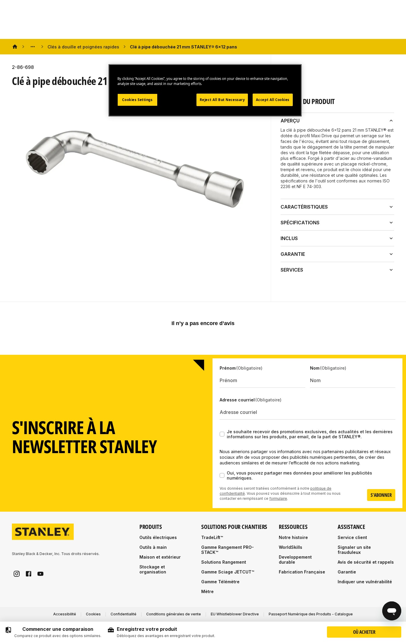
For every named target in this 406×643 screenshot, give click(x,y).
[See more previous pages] (33, 46)
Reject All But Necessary (222, 100)
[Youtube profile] (40, 574)
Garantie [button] (293, 254)
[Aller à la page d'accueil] (43, 532)
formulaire (278, 498)
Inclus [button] (289, 238)
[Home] (15, 47)
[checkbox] (222, 434)
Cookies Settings (137, 100)
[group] (53, 632)
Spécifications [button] (300, 223)
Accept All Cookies (272, 100)
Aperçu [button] (290, 121)
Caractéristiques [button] (304, 207)
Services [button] (292, 270)
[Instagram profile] (16, 574)
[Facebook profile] (28, 574)
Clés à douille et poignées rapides (83, 46)
